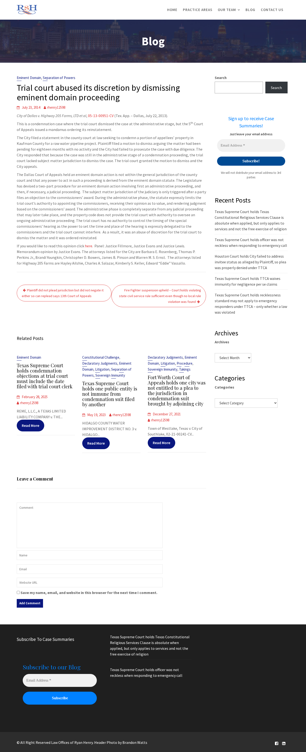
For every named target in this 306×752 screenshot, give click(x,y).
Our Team (227, 9)
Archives (222, 341)
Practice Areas (197, 9)
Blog (250, 9)
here (88, 245)
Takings (185, 369)
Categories (224, 387)
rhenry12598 (56, 107)
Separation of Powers (59, 77)
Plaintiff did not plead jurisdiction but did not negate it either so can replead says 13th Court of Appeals (63, 293)
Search (221, 77)
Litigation (102, 369)
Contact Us (272, 9)
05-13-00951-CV (101, 115)
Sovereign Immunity (110, 375)
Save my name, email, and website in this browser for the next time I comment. (89, 592)
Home (172, 9)
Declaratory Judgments (99, 363)
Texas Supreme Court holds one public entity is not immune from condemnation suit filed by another (109, 393)
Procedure (184, 363)
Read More (30, 425)
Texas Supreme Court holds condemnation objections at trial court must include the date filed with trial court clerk (44, 376)
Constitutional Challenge (100, 357)
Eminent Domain (29, 77)
